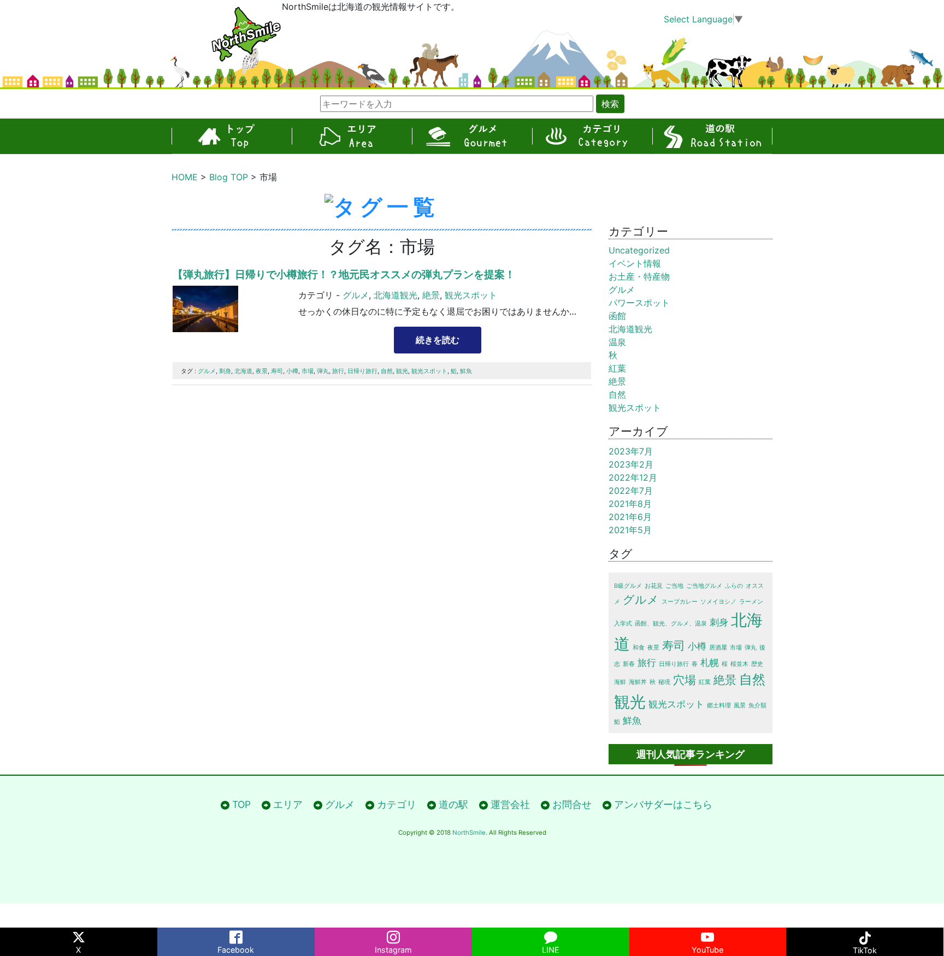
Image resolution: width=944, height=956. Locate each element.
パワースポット (639, 302)
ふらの (734, 585)
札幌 (709, 662)
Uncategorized (639, 250)
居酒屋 (718, 647)
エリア (352, 136)
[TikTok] (864, 935)
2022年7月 (631, 490)
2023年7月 (631, 451)
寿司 (277, 371)
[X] (78, 935)
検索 (610, 103)
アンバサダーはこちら (663, 804)
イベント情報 (635, 263)
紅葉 (617, 368)
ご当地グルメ (704, 585)
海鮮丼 (638, 682)
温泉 (617, 342)
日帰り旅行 (362, 371)
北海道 (243, 371)
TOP (232, 136)
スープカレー (680, 601)
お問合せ (572, 804)
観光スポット (471, 295)
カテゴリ (592, 136)
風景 (740, 705)
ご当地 (674, 585)
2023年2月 (631, 464)
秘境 (664, 682)
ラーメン (751, 601)
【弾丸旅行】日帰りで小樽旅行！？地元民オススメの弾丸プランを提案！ (344, 274)
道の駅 (712, 136)
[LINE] (550, 935)
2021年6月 (630, 516)
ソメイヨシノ (718, 601)
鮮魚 (466, 371)
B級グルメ (628, 585)
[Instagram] (393, 935)
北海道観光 (395, 295)
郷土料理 (719, 705)
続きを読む (437, 339)
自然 (387, 371)
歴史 (757, 664)
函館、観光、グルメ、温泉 (671, 623)
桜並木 (739, 664)
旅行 (338, 371)
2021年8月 (630, 503)
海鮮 (620, 682)
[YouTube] (708, 935)
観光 (402, 371)
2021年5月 (630, 529)
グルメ (472, 136)
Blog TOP (228, 177)
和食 (639, 647)
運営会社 (510, 804)
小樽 (292, 371)
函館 (617, 315)
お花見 (654, 585)
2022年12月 (633, 477)
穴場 (684, 680)
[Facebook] (236, 935)
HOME (185, 177)
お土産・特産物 (639, 276)
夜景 (262, 371)
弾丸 (323, 371)
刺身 (225, 371)
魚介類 (757, 705)
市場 (308, 371)
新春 (629, 664)
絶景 (431, 295)
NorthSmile (469, 832)
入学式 (623, 623)
